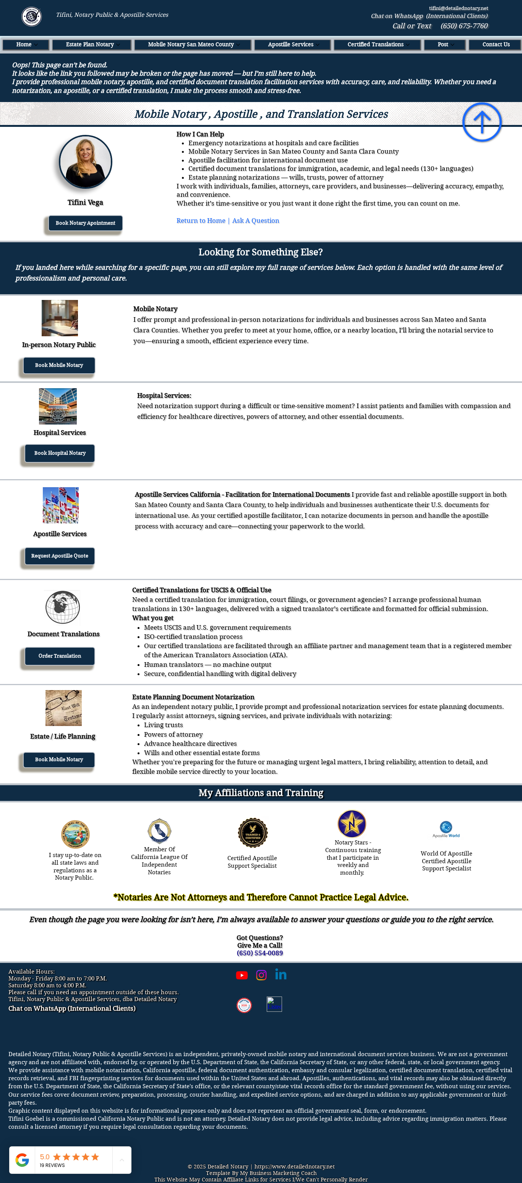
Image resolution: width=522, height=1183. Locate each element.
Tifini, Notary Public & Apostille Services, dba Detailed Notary (92, 999)
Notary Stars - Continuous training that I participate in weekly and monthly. (353, 857)
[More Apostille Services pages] (317, 45)
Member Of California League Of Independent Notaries (159, 860)
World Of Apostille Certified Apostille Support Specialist (446, 861)
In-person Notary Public (59, 344)
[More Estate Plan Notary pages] (118, 45)
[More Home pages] (36, 45)
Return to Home (201, 220)
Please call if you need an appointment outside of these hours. (93, 992)
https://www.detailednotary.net (295, 1166)
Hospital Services (60, 432)
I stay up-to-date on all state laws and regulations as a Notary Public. (75, 866)
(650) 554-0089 (260, 953)
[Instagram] (261, 975)
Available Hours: (31, 971)
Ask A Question (255, 220)
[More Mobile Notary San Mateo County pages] (238, 45)
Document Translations (64, 634)
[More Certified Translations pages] (408, 45)
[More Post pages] (452, 45)
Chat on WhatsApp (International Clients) (429, 16)
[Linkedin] (281, 975)
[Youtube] (242, 975)
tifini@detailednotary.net (458, 8)
